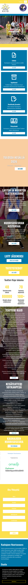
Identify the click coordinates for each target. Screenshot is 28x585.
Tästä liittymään (14, 260)
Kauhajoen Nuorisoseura (14, 453)
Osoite (14, 502)
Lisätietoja (14, 520)
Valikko (21, 2)
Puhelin (14, 508)
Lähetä (14, 533)
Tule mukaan (14, 446)
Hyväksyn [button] (14, 581)
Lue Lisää (14, 210)
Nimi (14, 496)
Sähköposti (14, 514)
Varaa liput (14, 433)
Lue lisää (14, 67)
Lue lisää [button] (4, 578)
